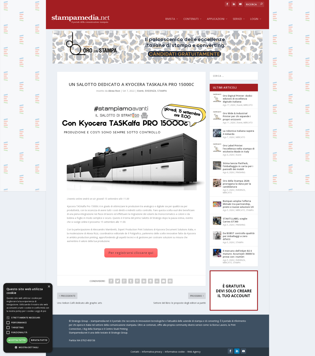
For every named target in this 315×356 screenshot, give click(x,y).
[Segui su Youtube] (243, 351)
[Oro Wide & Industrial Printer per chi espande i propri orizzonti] (217, 115)
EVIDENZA (150, 90)
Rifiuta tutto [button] (39, 340)
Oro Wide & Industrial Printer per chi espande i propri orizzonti (237, 116)
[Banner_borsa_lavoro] (234, 309)
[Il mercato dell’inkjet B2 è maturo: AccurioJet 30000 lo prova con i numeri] (217, 253)
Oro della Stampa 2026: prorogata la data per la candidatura (237, 183)
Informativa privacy (152, 351)
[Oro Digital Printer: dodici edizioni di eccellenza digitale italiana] (217, 98)
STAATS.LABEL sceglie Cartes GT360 (235, 220)
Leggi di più (40, 311)
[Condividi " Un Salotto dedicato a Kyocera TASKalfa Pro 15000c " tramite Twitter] (117, 281)
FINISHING (240, 172)
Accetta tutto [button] (17, 340)
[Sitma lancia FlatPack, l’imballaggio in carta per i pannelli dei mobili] (217, 165)
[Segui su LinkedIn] (237, 351)
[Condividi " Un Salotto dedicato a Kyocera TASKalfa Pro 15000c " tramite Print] (170, 281)
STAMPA (162, 90)
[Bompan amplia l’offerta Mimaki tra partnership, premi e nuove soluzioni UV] (217, 203)
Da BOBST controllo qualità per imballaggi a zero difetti (238, 236)
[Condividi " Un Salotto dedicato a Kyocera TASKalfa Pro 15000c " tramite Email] (163, 281)
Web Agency (193, 351)
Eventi (140, 90)
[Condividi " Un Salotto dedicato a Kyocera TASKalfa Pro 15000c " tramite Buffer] (150, 281)
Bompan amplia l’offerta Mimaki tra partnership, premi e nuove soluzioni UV (238, 203)
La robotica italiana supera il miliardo (238, 132)
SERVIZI (237, 19)
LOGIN (254, 19)
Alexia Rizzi (114, 90)
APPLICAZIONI (215, 19)
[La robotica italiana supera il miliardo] (217, 133)
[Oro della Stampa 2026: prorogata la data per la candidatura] (217, 183)
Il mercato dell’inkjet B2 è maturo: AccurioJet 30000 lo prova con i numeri (239, 253)
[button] (28, 347)
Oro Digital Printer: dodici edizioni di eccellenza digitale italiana (237, 98)
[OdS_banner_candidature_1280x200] (157, 62)
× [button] (49, 286)
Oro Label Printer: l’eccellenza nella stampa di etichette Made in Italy (238, 148)
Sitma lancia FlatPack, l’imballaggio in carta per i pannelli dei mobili (238, 166)
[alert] (27, 318)
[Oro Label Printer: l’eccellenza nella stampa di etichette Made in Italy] (217, 148)
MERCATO (248, 105)
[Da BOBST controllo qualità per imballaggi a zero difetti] (217, 235)
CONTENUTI (191, 19)
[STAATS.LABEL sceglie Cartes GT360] (217, 221)
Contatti (135, 351)
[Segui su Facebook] (230, 351)
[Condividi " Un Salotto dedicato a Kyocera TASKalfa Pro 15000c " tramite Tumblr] (130, 281)
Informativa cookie (175, 351)
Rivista (170, 19)
